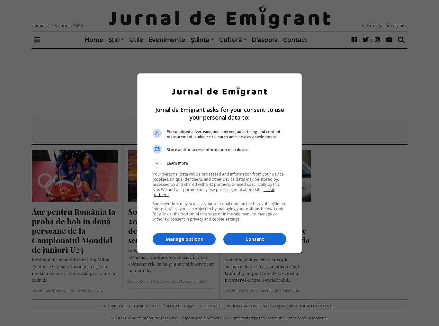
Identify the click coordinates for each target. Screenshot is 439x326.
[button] (219, 163)
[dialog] (219, 163)
